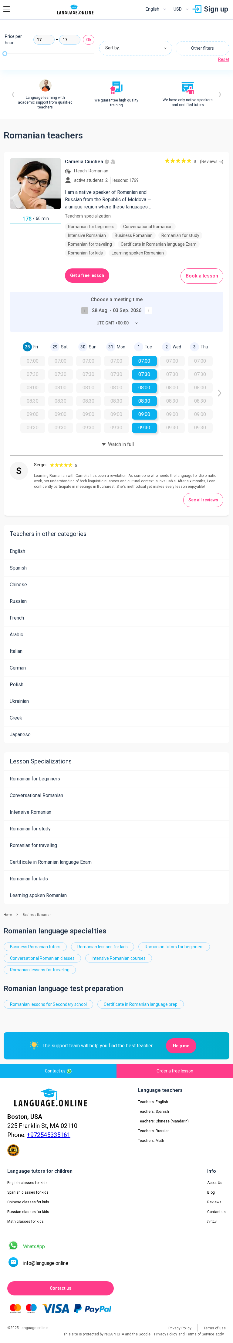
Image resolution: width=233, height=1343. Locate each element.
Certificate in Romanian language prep (140, 1004)
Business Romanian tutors (35, 946)
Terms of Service (200, 1334)
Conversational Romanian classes (42, 958)
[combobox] (136, 48)
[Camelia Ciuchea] (35, 183)
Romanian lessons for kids (102, 946)
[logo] (75, 9)
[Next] (220, 94)
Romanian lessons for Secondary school (48, 1004)
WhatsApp (34, 1246)
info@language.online (45, 1263)
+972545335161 (48, 1135)
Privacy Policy (165, 1334)
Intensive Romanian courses (119, 958)
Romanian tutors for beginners (174, 946)
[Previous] (13, 94)
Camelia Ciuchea (84, 162)
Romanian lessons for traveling (39, 969)
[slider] (4, 53)
